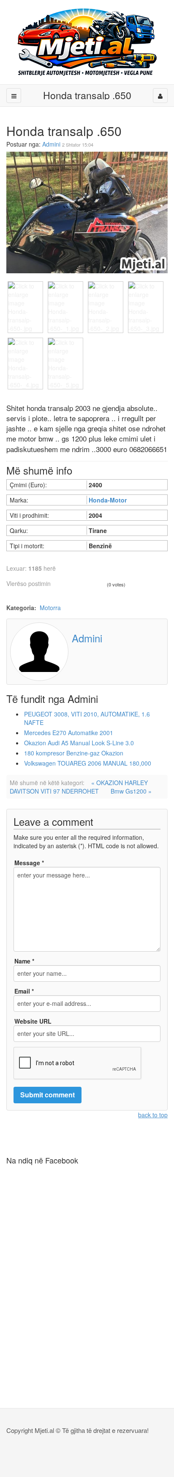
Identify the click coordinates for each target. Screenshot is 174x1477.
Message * (29, 862)
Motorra (50, 607)
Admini (51, 144)
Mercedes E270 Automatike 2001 (68, 732)
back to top (153, 1115)
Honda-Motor (108, 500)
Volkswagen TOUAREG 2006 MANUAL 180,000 (87, 763)
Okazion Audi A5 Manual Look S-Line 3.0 (79, 742)
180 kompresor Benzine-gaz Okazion (73, 753)
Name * (24, 961)
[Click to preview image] (87, 211)
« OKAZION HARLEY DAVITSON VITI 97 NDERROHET (79, 786)
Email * (24, 991)
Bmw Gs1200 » (131, 791)
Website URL (33, 1021)
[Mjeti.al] (87, 42)
